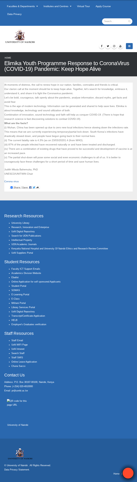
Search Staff (17, 353)
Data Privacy (14, 14)
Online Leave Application (24, 362)
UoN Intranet (17, 349)
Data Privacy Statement (16, 469)
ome (117, 474)
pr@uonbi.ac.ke (20, 390)
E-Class (15, 299)
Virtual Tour (83, 6)
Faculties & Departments (21, 6)
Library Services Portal (23, 307)
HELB (14, 320)
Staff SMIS (17, 357)
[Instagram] (114, 46)
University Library (20, 223)
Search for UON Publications (26, 236)
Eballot (15, 277)
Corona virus (11, 181)
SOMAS (15, 290)
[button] (128, 473)
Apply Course (103, 6)
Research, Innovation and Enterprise (30, 227)
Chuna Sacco (18, 366)
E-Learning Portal (20, 294)
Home (8, 58)
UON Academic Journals (24, 244)
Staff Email (17, 340)
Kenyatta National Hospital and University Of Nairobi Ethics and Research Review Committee (59, 248)
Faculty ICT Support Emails (25, 269)
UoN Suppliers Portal (22, 253)
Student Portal (18, 286)
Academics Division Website (26, 273)
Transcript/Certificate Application (28, 316)
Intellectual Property (21, 240)
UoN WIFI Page (19, 345)
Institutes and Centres (56, 6)
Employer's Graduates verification (28, 324)
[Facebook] (101, 46)
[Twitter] (108, 46)
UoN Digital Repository (23, 231)
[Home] (21, 36)
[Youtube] (120, 46)
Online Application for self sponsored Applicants (36, 282)
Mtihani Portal (18, 303)
